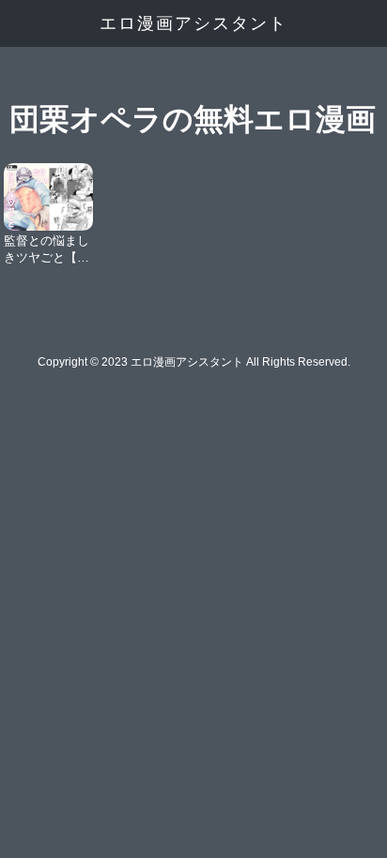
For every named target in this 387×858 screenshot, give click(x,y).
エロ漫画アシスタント (193, 23)
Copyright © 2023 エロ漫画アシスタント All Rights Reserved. (194, 362)
